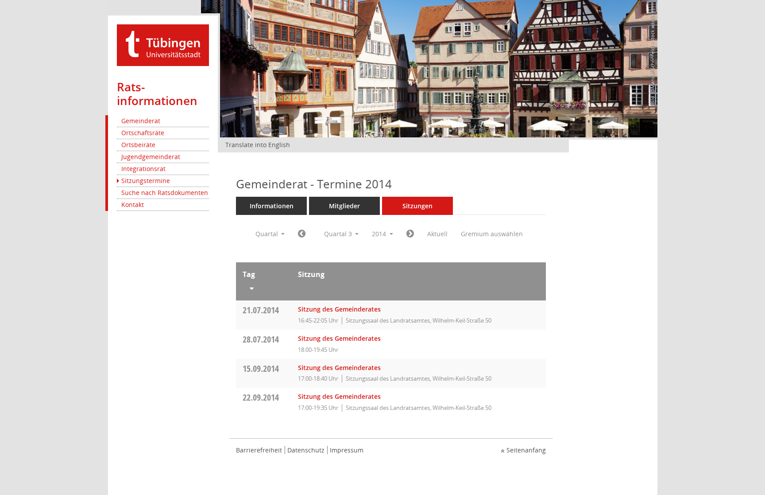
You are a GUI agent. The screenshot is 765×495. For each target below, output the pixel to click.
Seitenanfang (526, 450)
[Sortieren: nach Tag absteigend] (264, 287)
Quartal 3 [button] (339, 234)
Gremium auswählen (492, 234)
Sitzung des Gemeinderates (339, 309)
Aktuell (437, 234)
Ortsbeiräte (138, 144)
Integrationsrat (143, 168)
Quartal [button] (267, 234)
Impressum (346, 450)
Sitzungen (417, 206)
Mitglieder (344, 206)
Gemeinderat (140, 121)
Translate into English (257, 144)
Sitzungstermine (145, 180)
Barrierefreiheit (259, 450)
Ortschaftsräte (142, 133)
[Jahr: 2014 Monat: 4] (301, 234)
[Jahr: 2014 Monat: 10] (410, 234)
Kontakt (132, 204)
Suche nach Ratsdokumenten (164, 192)
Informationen (272, 206)
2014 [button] (380, 234)
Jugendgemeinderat (150, 156)
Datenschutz (306, 450)
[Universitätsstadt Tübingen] (163, 44)
